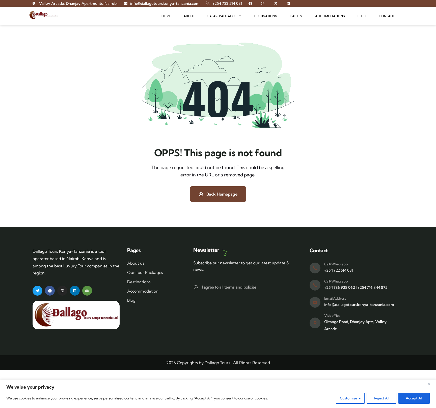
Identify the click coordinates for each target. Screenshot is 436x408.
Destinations (265, 16)
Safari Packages (221, 16)
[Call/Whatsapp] (315, 268)
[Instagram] (62, 291)
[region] (218, 394)
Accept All (414, 398)
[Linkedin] (75, 291)
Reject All (381, 398)
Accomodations (330, 16)
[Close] (431, 384)
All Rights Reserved (251, 362)
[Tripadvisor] (87, 291)
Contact (387, 16)
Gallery (296, 16)
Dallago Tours (217, 362)
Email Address (335, 298)
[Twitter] (37, 291)
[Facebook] (50, 291)
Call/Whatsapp (336, 264)
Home (166, 16)
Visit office (332, 315)
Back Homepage (221, 194)
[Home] (44, 15)
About (189, 16)
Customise (348, 398)
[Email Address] (315, 302)
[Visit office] (315, 323)
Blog (362, 16)
